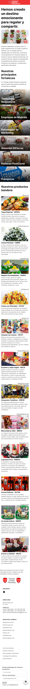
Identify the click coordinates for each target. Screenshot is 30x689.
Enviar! (5, 683)
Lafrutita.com (25, 289)
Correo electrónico (8, 675)
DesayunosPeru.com (8, 630)
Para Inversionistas (8, 648)
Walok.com (25, 195)
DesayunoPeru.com (23, 351)
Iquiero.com (6, 632)
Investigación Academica (10, 656)
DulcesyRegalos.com (23, 414)
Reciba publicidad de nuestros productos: (12, 668)
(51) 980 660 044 (20, 609)
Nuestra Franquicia (8, 650)
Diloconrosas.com (23, 226)
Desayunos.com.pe (23, 383)
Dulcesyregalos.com (8, 638)
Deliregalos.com (24, 443)
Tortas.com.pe (24, 504)
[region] (15, 37)
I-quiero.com (25, 318)
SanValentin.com (24, 537)
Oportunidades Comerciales (11, 653)
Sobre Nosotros (7, 658)
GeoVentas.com (24, 475)
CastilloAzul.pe (24, 258)
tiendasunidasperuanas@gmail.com (17, 612)
